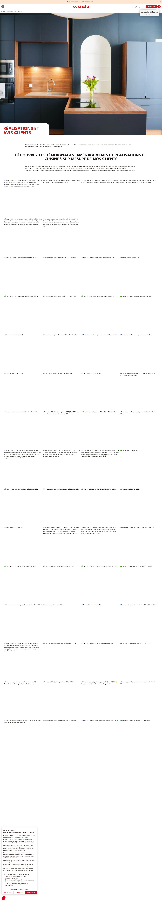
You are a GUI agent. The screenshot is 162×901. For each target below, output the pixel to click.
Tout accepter (31, 892)
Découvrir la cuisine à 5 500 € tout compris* (80, 2)
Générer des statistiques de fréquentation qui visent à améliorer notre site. (19, 881)
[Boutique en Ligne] (139, 6)
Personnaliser (19, 892)
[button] (4, 898)
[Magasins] (136, 6)
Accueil (3, 11)
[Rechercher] (132, 6)
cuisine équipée (57, 147)
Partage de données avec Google (15, 876)
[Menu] (2, 6)
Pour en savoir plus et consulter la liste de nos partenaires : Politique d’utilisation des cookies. (18, 869)
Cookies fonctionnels (11, 878)
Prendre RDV (151, 7)
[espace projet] (143, 6)
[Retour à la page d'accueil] (81, 6)
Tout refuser (7, 892)
